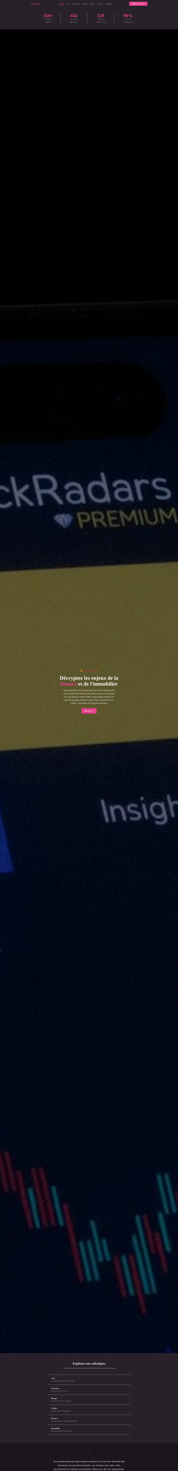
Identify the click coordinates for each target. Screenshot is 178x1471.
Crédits (92, 4)
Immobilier (108, 4)
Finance (99, 4)
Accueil (61, 4)
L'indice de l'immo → (138, 4)
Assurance (76, 4)
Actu (68, 4)
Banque (84, 4)
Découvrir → (89, 711)
